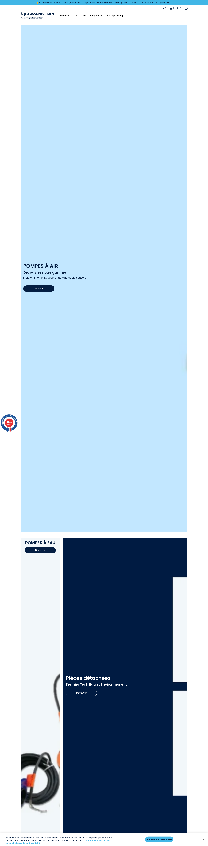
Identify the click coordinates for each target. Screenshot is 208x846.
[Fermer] (203, 839)
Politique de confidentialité (26, 843)
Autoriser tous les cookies (159, 839)
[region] (104, 839)
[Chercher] (164, 8)
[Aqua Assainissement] (38, 15)
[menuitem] (175, 8)
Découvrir (39, 288)
